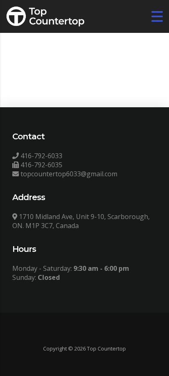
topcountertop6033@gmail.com (68, 173)
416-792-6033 (40, 155)
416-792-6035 (40, 164)
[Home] (45, 15)
